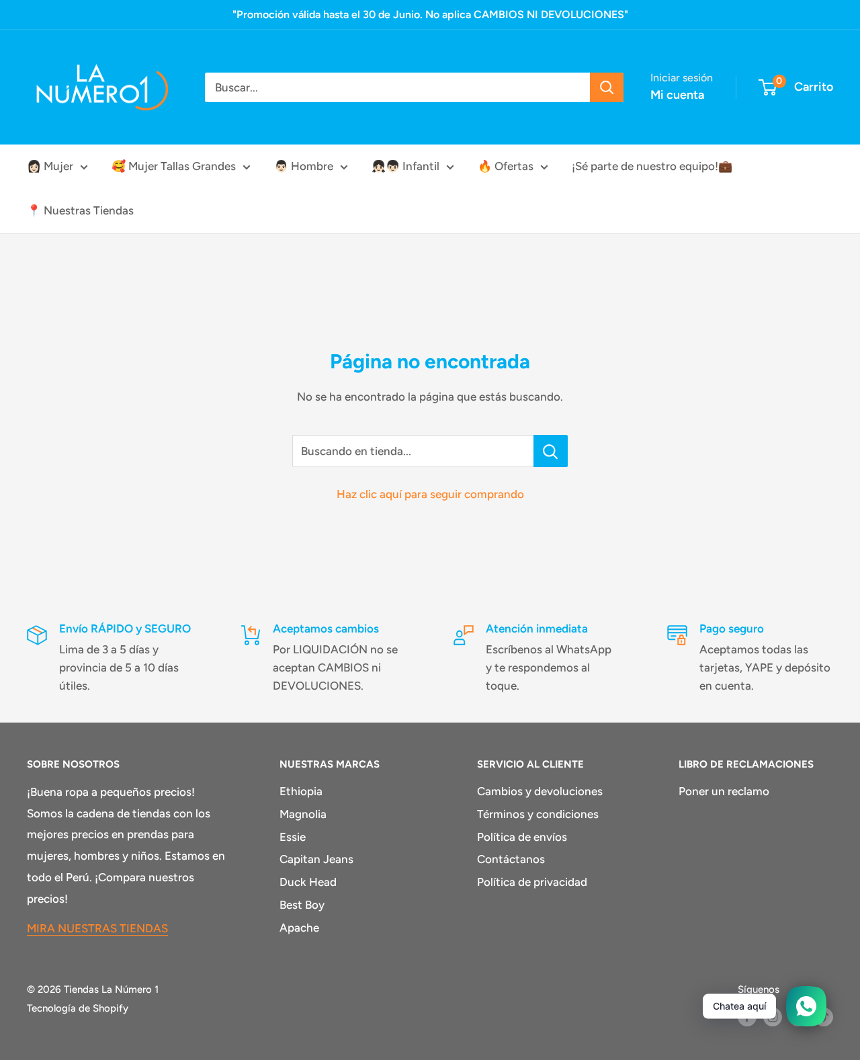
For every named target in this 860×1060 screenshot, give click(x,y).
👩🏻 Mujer (50, 166)
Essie (293, 837)
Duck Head (308, 882)
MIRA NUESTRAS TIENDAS (97, 928)
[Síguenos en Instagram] (772, 1016)
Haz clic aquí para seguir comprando (430, 494)
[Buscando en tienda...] (550, 451)
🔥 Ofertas (505, 166)
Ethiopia (301, 791)
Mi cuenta (677, 94)
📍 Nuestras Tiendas (80, 210)
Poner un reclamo (724, 791)
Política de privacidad (532, 882)
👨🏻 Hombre (303, 166)
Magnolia (303, 814)
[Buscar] (607, 87)
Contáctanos (511, 859)
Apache (299, 927)
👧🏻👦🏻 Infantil (405, 166)
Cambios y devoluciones (540, 791)
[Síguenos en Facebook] (747, 1016)
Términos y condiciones (538, 814)
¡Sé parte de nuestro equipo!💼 (652, 166)
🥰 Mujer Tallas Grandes (174, 166)
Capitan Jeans (316, 859)
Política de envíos (522, 837)
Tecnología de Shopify (77, 1008)
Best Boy (302, 904)
